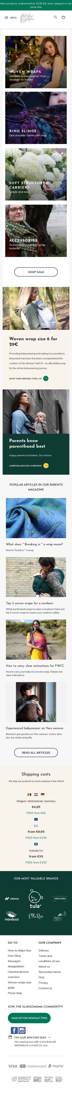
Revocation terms (50, 972)
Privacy (43, 982)
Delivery (44, 950)
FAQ (41, 977)
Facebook (14, 1030)
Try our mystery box (30, 1037)
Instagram (22, 1030)
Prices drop (15, 993)
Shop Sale (36, 272)
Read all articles (36, 752)
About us (44, 966)
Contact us (45, 988)
